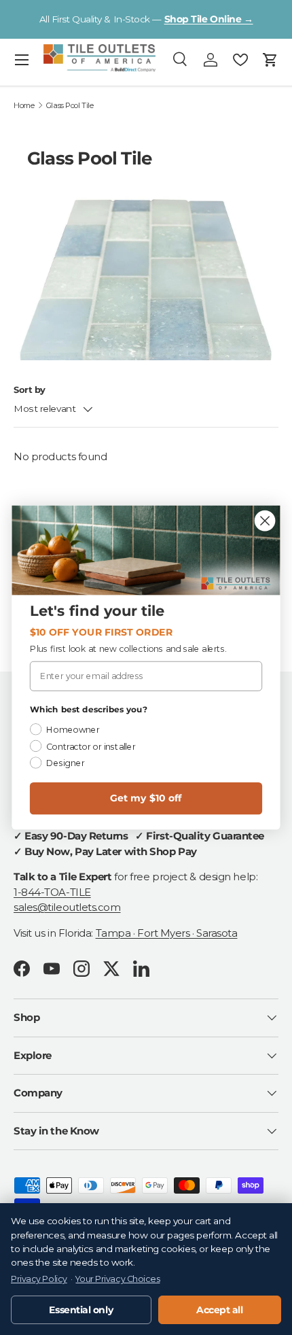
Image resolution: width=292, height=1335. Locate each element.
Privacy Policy (39, 1279)
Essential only (81, 1310)
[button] (270, 60)
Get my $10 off (145, 798)
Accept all (219, 1310)
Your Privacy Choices (117, 1279)
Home (24, 105)
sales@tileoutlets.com (67, 907)
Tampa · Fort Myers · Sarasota (167, 932)
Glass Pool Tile (69, 105)
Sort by (29, 389)
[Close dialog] (265, 521)
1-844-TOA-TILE (52, 892)
